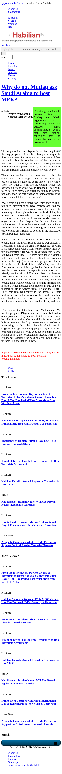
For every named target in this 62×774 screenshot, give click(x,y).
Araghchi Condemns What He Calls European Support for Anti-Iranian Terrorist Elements (28, 544)
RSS (10, 27)
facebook (13, 17)
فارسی (12, 3)
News (11, 69)
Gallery (12, 78)
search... (5, 56)
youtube (12, 23)
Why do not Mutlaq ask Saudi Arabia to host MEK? (29, 93)
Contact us (14, 11)
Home (11, 63)
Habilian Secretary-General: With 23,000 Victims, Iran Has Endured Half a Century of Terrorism (30, 422)
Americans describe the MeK (24, 765)
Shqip (20, 3)
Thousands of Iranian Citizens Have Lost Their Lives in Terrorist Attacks (28, 442)
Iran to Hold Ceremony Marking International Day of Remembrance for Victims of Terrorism (28, 524)
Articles (12, 72)
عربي (4, 3)
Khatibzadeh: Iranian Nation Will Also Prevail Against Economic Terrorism (28, 503)
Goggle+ (13, 20)
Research (13, 75)
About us (13, 8)
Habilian (13, 66)
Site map (13, 762)
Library (12, 759)
